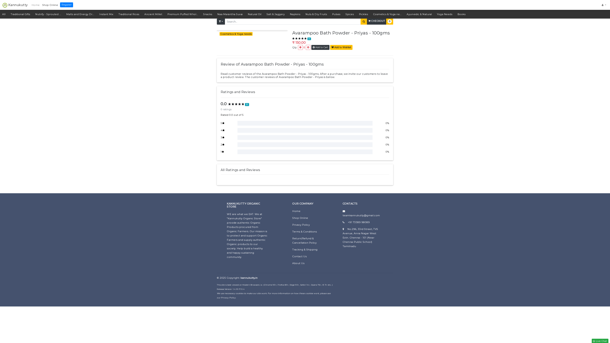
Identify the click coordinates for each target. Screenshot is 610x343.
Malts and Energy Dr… (80, 14)
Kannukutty (17, 5)
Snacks (207, 14)
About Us (298, 263)
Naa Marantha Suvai (230, 14)
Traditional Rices (129, 14)
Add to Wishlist (342, 47)
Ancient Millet (153, 14)
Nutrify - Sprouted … (48, 14)
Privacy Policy (301, 224)
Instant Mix (106, 14)
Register (66, 4)
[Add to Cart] (308, 47)
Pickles (363, 14)
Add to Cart (321, 47)
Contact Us (299, 256)
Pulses (336, 14)
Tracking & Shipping (305, 249)
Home (36, 5)
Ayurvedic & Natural (419, 14)
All (4, 14)
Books (462, 14)
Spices (350, 14)
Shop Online (50, 5)
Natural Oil (254, 14)
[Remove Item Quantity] (300, 47)
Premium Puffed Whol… (182, 14)
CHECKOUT (378, 21)
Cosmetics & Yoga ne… (387, 14)
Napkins (295, 14)
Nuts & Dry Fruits (316, 14)
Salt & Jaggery (276, 14)
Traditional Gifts (20, 14)
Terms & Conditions (304, 231)
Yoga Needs (444, 14)
